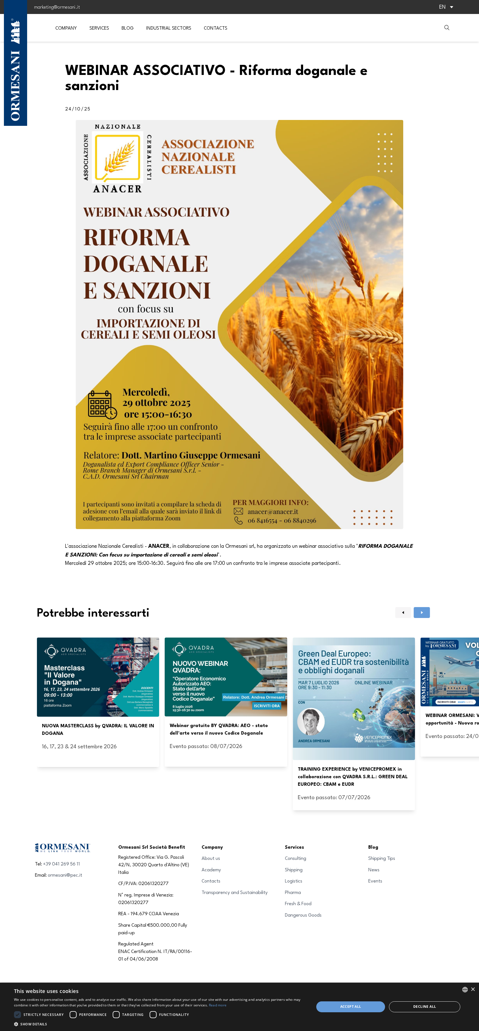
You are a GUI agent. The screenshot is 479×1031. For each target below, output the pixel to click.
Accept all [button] (350, 1006)
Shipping (294, 869)
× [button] (473, 989)
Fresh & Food (298, 903)
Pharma (293, 892)
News (373, 869)
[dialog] (239, 1007)
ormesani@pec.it (65, 875)
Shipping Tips (381, 858)
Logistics (293, 881)
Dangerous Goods (303, 915)
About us (211, 858)
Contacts (211, 881)
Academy (211, 869)
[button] (159, 1024)
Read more (218, 1005)
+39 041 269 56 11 (61, 864)
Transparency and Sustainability (235, 892)
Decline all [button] (424, 1006)
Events (375, 881)
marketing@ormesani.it (57, 7)
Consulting (295, 858)
